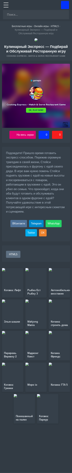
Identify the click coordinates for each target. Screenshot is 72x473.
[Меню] (6, 5)
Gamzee (36, 5)
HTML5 (13, 254)
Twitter (31, 232)
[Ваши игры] (65, 5)
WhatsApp (54, 223)
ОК (43, 232)
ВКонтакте (18, 223)
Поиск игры (64, 14)
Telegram (36, 223)
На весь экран (25, 134)
